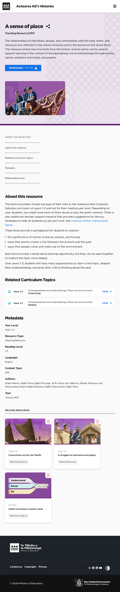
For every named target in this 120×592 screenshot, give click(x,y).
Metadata (10, 168)
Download (21, 68)
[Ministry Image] (25, 548)
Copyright (30, 567)
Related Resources (15, 178)
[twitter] (89, 567)
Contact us (16, 567)
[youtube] (100, 567)
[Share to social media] (48, 26)
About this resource (15, 147)
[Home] (6, 6)
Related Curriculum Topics (19, 158)
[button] (114, 6)
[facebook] (93, 567)
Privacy (43, 567)
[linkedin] (97, 567)
